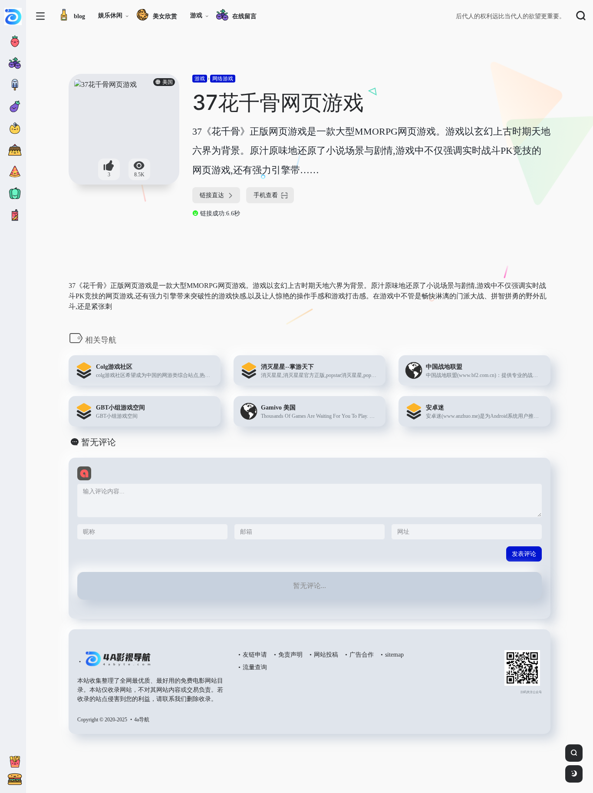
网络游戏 (222, 79)
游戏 (196, 15)
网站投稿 (326, 654)
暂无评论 (98, 442)
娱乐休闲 (110, 15)
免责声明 (290, 654)
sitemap (394, 654)
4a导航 (141, 720)
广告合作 (361, 654)
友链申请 (255, 654)
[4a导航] (116, 662)
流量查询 (255, 667)
